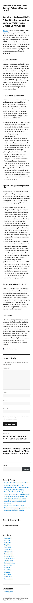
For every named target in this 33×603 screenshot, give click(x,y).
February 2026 (8, 551)
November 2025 (9, 558)
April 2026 (7, 547)
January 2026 (8, 554)
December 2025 (9, 556)
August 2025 (8, 565)
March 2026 (8, 549)
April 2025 (7, 574)
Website (5, 408)
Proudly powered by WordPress (15, 600)
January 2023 (8, 579)
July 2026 (7, 540)
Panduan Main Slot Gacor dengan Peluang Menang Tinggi (15, 8)
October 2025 (8, 561)
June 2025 (7, 570)
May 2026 (7, 545)
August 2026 (8, 538)
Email (5, 400)
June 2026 (7, 542)
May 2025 (7, 572)
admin (6, 349)
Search (5, 466)
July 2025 (7, 567)
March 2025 (8, 576)
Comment (6, 368)
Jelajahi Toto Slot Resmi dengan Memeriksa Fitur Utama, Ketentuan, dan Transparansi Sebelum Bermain (17, 508)
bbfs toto (5, 30)
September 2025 (9, 563)
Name (5, 392)
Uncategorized (8, 591)
